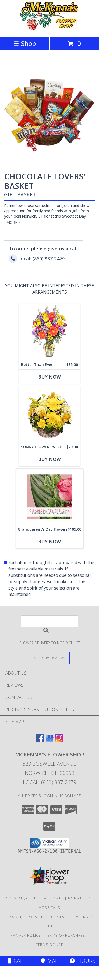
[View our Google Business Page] (49, 741)
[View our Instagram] (59, 741)
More (11, 222)
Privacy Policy (26, 935)
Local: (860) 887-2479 (49, 782)
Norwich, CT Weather (25, 916)
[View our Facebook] (40, 741)
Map (51, 960)
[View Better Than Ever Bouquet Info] (49, 332)
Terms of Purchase (65, 935)
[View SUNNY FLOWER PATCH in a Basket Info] (49, 414)
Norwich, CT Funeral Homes (35, 898)
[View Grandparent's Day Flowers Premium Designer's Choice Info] (49, 497)
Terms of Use (49, 944)
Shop (28, 43)
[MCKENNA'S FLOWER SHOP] (49, 29)
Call (18, 960)
